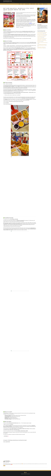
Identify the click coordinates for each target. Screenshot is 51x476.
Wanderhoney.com (7, 1)
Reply (4, 465)
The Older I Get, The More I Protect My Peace (42, 42)
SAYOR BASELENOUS (7, 461)
